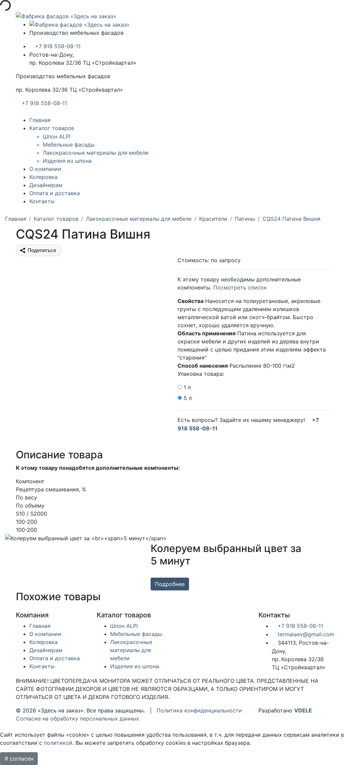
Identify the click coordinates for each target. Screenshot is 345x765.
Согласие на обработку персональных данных (77, 718)
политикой (58, 742)
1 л (187, 387)
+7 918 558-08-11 (57, 46)
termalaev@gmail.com (305, 634)
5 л (188, 398)
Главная (40, 120)
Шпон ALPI (56, 136)
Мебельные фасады (69, 144)
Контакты (42, 201)
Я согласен (18, 758)
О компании (45, 168)
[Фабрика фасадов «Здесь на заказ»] (66, 15)
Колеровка (43, 177)
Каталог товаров (51, 128)
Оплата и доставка (54, 193)
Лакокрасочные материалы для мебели (96, 152)
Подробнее (170, 584)
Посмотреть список (240, 287)
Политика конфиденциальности (199, 710)
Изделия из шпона (67, 160)
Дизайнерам (45, 185)
